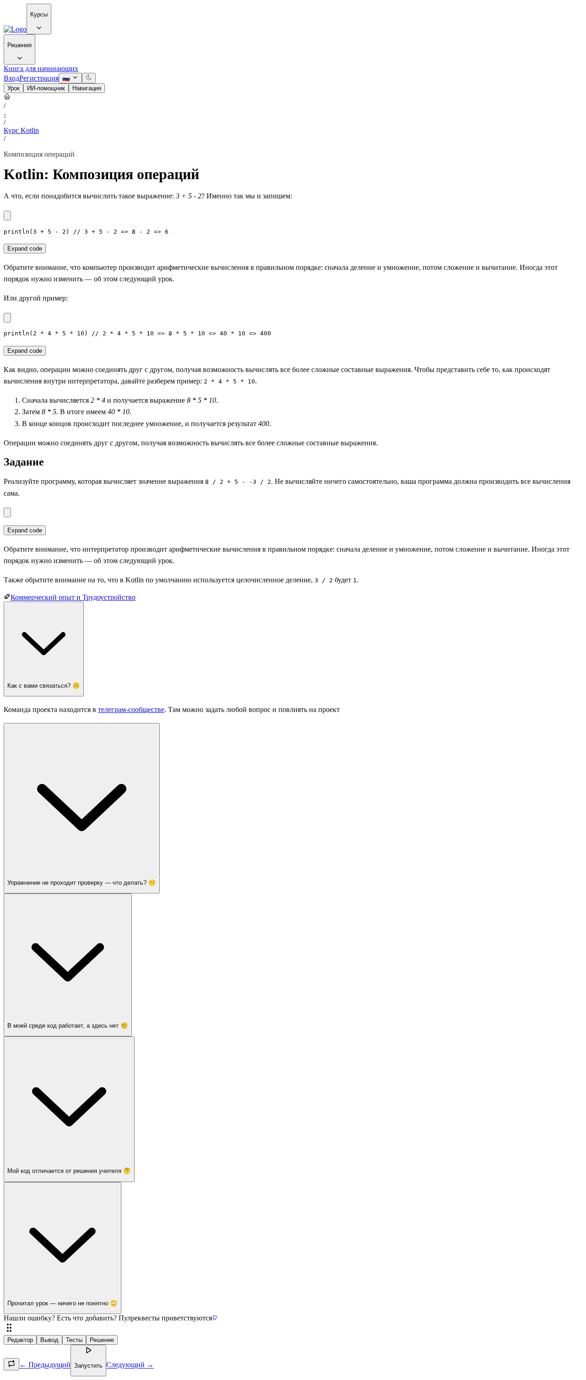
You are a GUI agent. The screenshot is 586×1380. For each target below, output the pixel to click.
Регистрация (39, 78)
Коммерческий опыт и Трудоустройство (73, 597)
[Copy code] (7, 215)
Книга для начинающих (41, 68)
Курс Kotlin (21, 130)
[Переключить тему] (89, 78)
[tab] (13, 88)
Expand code (24, 248)
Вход (11, 78)
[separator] (293, 1328)
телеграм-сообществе (131, 709)
